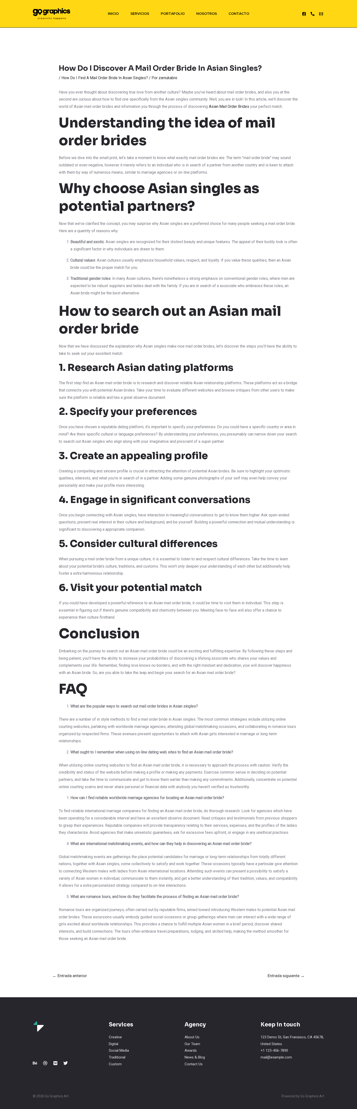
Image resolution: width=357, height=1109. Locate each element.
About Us (192, 1037)
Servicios (139, 13)
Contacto (239, 13)
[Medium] (55, 1063)
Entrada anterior (69, 975)
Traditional (117, 1057)
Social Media (119, 1050)
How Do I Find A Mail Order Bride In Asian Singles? (104, 78)
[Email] (321, 14)
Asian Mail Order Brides (229, 106)
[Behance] (35, 1063)
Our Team (192, 1044)
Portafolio (173, 13)
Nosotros (206, 13)
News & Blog (195, 1057)
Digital (113, 1044)
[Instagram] (304, 14)
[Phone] (312, 14)
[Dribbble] (45, 1063)
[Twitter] (65, 1063)
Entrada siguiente (286, 975)
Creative (115, 1037)
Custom (115, 1064)
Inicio (113, 13)
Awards (191, 1050)
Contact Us (194, 1064)
